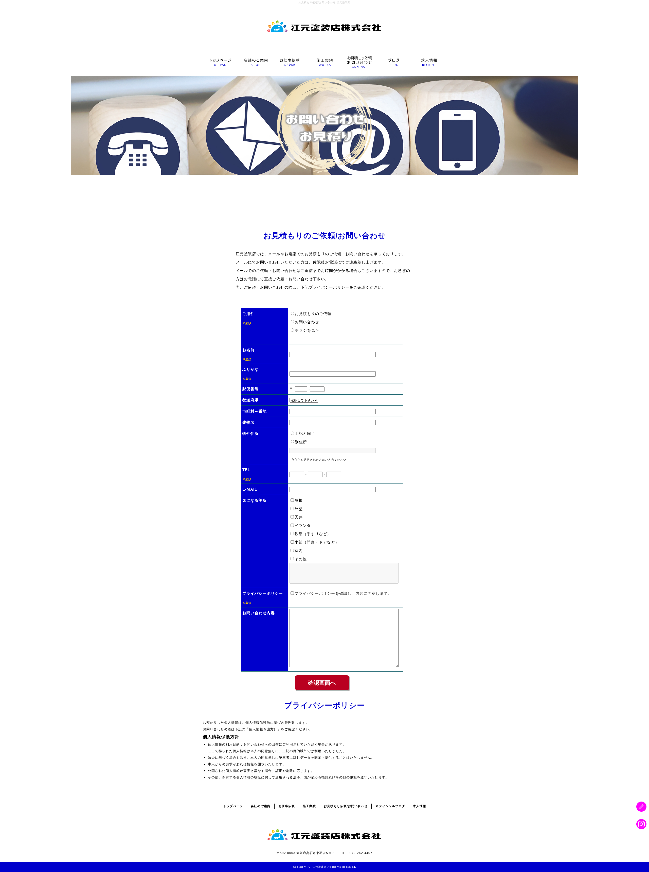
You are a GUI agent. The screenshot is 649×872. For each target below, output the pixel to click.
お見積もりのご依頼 (313, 313)
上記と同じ (305, 433)
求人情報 (428, 62)
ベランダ (303, 525)
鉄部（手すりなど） (313, 534)
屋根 (299, 500)
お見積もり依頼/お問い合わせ (359, 62)
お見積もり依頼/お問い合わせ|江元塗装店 (324, 2)
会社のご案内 (255, 62)
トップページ (220, 62)
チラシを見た (307, 330)
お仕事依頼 (289, 62)
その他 (301, 559)
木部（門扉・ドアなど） (317, 542)
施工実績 (324, 62)
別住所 (301, 442)
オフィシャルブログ (393, 62)
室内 (299, 550)
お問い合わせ (307, 322)
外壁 (299, 509)
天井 (299, 517)
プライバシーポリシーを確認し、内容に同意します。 (343, 593)
